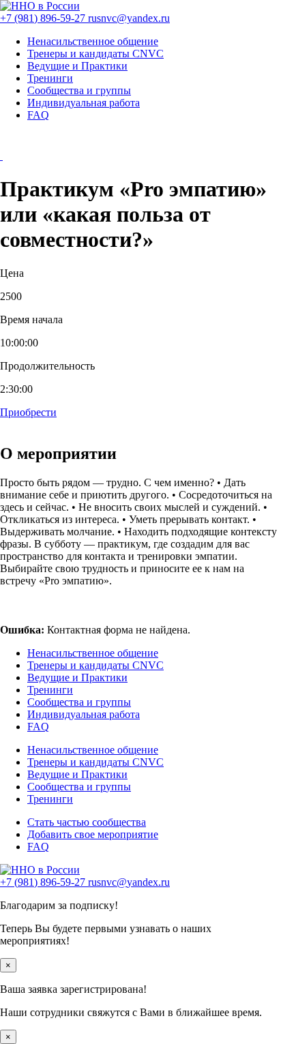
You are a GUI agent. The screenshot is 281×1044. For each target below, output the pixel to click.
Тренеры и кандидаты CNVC (95, 53)
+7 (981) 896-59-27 (44, 18)
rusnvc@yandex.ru (129, 18)
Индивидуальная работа (83, 102)
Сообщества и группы (79, 90)
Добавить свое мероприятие (92, 834)
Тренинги (50, 78)
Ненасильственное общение (92, 41)
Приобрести (28, 412)
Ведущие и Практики (77, 66)
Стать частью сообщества (86, 822)
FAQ (38, 115)
